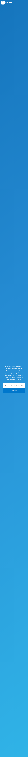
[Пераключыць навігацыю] (25, 3)
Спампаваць (14, 390)
